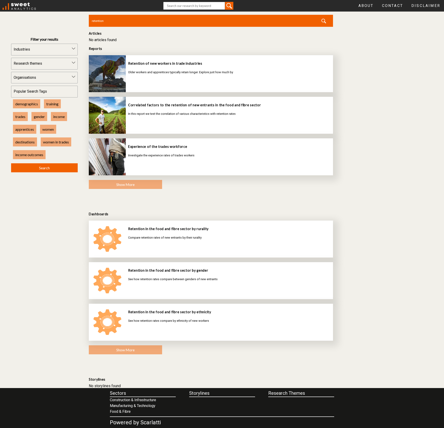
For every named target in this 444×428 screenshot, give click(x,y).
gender (39, 116)
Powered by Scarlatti (135, 422)
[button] (229, 5)
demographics (26, 104)
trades (20, 116)
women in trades (56, 142)
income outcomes (29, 154)
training (52, 104)
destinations (25, 142)
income (59, 116)
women (48, 129)
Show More (125, 184)
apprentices (24, 129)
